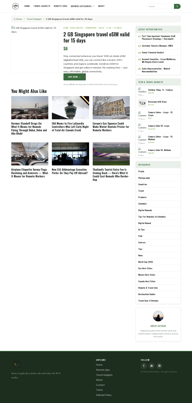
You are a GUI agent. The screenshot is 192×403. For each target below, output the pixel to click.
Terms (99, 389)
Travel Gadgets (41, 5)
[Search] (177, 6)
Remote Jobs (60, 5)
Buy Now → (74, 76)
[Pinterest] (159, 366)
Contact (100, 384)
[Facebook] (144, 366)
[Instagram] (152, 366)
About (101, 5)
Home (27, 5)
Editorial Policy (104, 394)
